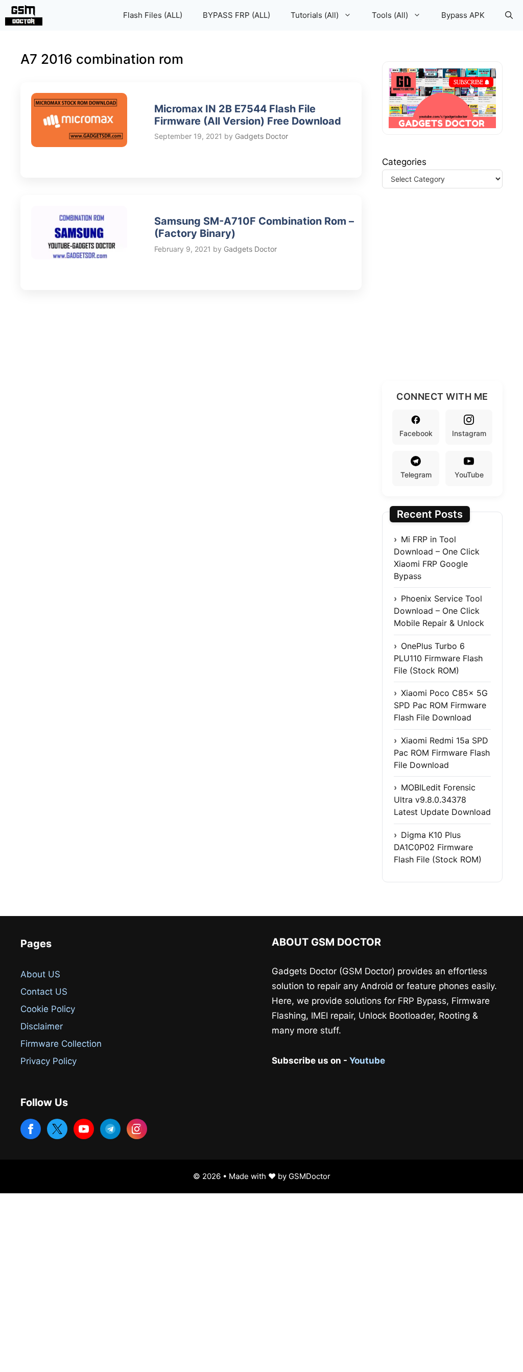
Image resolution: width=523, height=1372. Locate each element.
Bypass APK (463, 15)
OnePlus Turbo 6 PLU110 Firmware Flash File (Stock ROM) (438, 658)
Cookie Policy (47, 1009)
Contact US (43, 991)
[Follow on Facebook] (30, 1129)
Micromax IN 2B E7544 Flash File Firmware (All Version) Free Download (247, 115)
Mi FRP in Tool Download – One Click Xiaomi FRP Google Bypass (437, 557)
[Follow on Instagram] (137, 1129)
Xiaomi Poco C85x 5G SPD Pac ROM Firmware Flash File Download (441, 705)
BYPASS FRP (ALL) (236, 15)
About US (40, 974)
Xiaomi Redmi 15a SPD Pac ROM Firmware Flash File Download (442, 752)
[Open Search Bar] (509, 15)
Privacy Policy (48, 1061)
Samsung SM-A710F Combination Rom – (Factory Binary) (254, 227)
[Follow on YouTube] (84, 1129)
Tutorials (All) (315, 15)
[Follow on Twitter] (57, 1129)
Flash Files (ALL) (152, 15)
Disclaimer (41, 1026)
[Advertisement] (452, 297)
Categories (404, 162)
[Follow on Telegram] (110, 1129)
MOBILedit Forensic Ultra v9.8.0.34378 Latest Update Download (442, 799)
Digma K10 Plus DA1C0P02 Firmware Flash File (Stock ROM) (438, 847)
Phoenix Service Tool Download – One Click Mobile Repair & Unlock (439, 610)
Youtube (367, 1060)
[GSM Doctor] (26, 15)
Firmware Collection (61, 1044)
